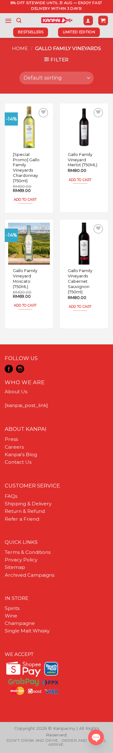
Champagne (20, 623)
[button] (8, 20)
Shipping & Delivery (28, 504)
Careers (14, 447)
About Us (16, 392)
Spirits (12, 608)
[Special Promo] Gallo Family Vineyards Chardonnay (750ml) (26, 167)
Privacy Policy (21, 560)
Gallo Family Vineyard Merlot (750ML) (82, 160)
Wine (11, 616)
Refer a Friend (22, 519)
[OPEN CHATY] (96, 737)
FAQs (11, 496)
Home (20, 48)
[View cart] (103, 20)
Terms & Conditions (28, 552)
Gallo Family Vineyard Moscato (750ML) (25, 278)
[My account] (88, 20)
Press (11, 439)
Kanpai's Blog (21, 454)
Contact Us (18, 462)
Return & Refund (25, 511)
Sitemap (15, 567)
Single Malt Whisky (27, 631)
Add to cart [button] (25, 200)
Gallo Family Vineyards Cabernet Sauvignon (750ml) (80, 281)
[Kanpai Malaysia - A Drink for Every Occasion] (56, 20)
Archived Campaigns (29, 575)
